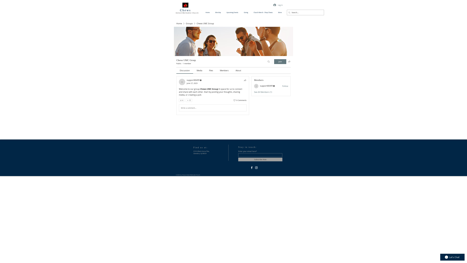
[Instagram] (256, 167)
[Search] (268, 61)
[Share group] (289, 61)
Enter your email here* (247, 151)
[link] (185, 70)
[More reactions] (189, 100)
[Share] (245, 80)
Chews (185, 10)
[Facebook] (251, 167)
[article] (212, 95)
